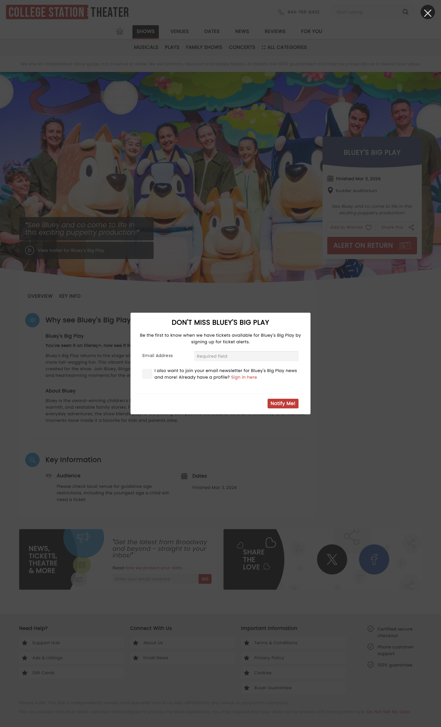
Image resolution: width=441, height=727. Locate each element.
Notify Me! (283, 403)
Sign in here (244, 377)
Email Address (157, 356)
